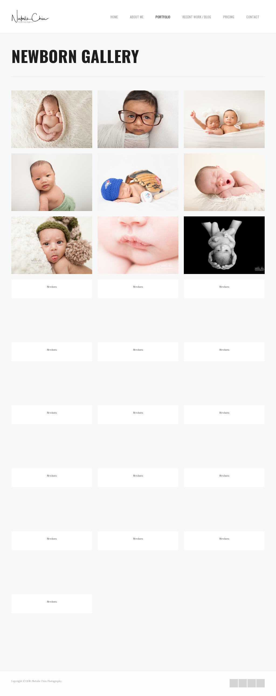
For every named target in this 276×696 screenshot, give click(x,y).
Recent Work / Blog (196, 17)
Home (114, 17)
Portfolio (163, 17)
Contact (252, 17)
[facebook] (243, 683)
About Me (136, 17)
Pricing (228, 17)
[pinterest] (251, 683)
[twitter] (234, 683)
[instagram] (260, 683)
